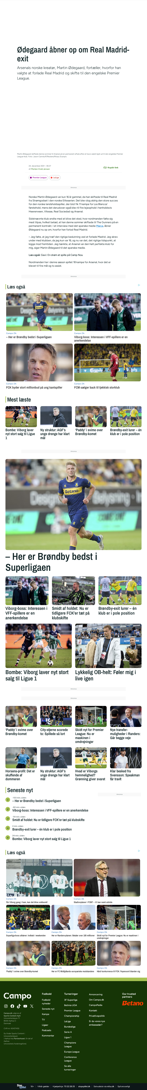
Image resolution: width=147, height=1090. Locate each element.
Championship (71, 1016)
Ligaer (45, 1025)
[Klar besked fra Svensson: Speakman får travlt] (126, 757)
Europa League (72, 1051)
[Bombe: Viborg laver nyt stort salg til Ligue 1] (21, 416)
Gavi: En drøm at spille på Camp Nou (62, 255)
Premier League (40, 177)
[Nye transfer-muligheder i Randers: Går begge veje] (126, 716)
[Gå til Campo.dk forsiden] (17, 999)
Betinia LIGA (70, 1005)
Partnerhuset (19, 1038)
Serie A (68, 1032)
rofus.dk (110, 1086)
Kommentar (48, 1035)
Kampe (45, 1014)
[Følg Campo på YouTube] (25, 1006)
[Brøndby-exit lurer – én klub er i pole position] (126, 416)
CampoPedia (95, 1005)
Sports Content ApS (12, 1016)
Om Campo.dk (96, 999)
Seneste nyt (48, 1008)
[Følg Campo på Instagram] (6, 1006)
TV (43, 1019)
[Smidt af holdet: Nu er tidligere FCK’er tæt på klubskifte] (73, 590)
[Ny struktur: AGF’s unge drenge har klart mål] (56, 416)
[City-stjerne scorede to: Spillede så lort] (56, 716)
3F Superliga (70, 1000)
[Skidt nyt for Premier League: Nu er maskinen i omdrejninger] (91, 716)
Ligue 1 (67, 1037)
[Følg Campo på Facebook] (12, 1006)
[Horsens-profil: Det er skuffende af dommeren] (21, 757)
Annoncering (95, 994)
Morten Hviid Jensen (40, 169)
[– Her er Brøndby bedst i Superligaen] (73, 504)
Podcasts (46, 1030)
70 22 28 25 (69, 1086)
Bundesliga (69, 1026)
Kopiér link (113, 167)
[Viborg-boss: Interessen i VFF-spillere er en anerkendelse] (27, 590)
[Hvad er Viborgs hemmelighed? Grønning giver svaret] (91, 757)
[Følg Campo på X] (32, 1006)
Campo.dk (8, 1013)
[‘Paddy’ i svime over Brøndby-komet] (91, 416)
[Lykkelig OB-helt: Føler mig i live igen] (108, 646)
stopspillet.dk (84, 1086)
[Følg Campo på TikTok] (19, 1006)
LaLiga (56, 177)
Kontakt (93, 1010)
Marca (99, 225)
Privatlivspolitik (97, 1016)
